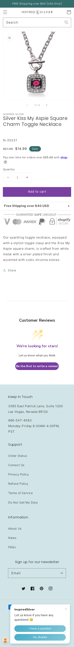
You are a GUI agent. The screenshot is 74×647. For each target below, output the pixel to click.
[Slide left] (27, 105)
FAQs (12, 547)
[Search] (66, 22)
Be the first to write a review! (37, 366)
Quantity (9, 169)
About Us (15, 528)
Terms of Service (20, 493)
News (12, 538)
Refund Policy (18, 483)
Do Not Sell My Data (23, 502)
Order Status (17, 455)
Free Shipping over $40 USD (26, 206)
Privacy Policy (18, 474)
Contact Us (16, 465)
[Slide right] (46, 105)
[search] (37, 22)
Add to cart (37, 191)
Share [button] (12, 270)
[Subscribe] (61, 573)
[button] (5, 12)
